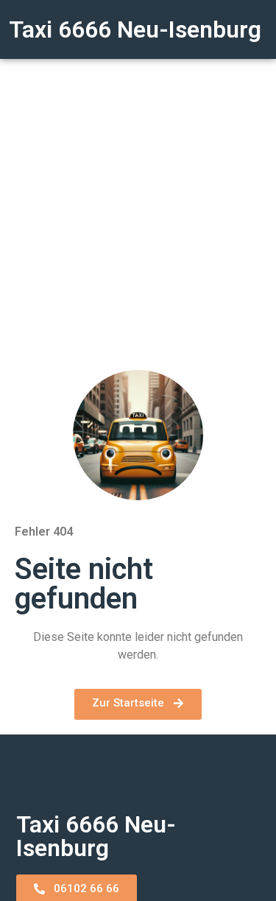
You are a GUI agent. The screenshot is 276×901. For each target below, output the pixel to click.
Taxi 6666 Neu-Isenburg (135, 29)
